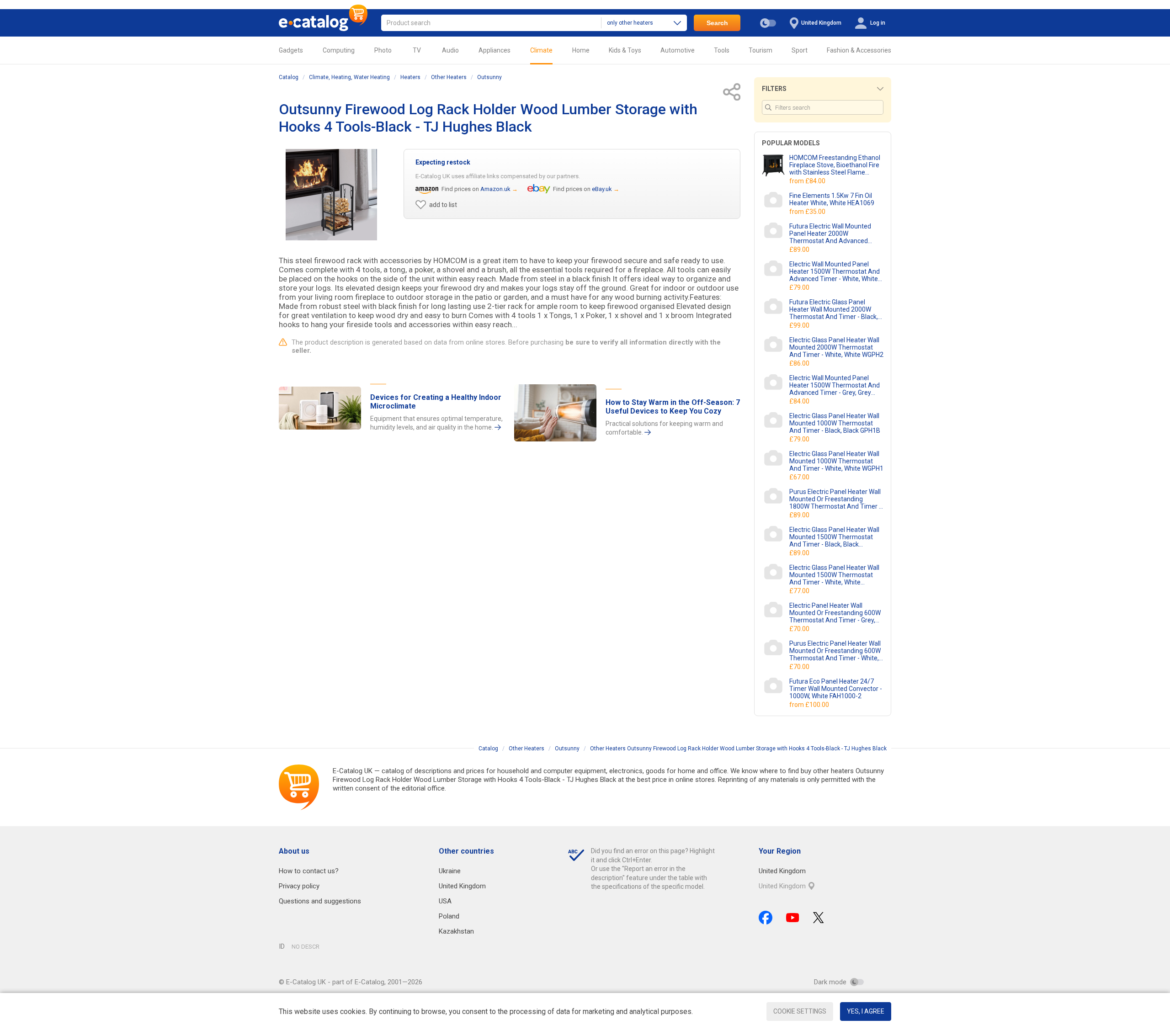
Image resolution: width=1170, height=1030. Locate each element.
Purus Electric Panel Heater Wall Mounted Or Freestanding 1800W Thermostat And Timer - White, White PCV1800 (835, 499)
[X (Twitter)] (818, 917)
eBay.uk (602, 189)
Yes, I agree (865, 1011)
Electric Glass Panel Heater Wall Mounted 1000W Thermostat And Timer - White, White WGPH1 (836, 461)
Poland (449, 916)
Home (581, 50)
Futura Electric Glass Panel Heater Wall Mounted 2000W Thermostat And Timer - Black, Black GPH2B (833, 309)
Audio (450, 50)
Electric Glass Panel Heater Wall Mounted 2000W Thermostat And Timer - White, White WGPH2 (836, 347)
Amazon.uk (495, 189)
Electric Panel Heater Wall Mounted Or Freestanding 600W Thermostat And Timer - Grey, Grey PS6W (835, 613)
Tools (721, 50)
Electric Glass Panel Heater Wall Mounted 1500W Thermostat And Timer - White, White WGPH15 (834, 575)
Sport (800, 50)
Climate (541, 50)
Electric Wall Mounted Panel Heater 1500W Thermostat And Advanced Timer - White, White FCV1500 (834, 271)
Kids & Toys (625, 50)
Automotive (677, 50)
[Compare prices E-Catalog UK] (323, 23)
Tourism (760, 50)
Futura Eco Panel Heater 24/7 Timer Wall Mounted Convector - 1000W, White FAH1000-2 (835, 689)
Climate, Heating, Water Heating (349, 77)
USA (445, 901)
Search (717, 23)
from (808, 181)
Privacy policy (299, 886)
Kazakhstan (456, 931)
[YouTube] (792, 917)
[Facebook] (765, 917)
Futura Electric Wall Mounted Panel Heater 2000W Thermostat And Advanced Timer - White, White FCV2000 (832, 233)
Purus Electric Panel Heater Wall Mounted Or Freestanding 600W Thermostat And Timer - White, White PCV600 (835, 651)
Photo (383, 50)
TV (416, 50)
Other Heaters (449, 77)
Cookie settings (799, 1011)
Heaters (410, 77)
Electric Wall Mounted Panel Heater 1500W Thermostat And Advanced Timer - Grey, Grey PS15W (834, 385)
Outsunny (489, 77)
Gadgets (291, 50)
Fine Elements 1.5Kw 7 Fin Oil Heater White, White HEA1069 (831, 199)
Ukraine (450, 871)
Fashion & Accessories (859, 50)
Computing (339, 50)
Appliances (495, 50)
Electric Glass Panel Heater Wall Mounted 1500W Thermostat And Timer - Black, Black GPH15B (834, 537)
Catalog (288, 77)
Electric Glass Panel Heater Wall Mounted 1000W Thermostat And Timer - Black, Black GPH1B (834, 423)
